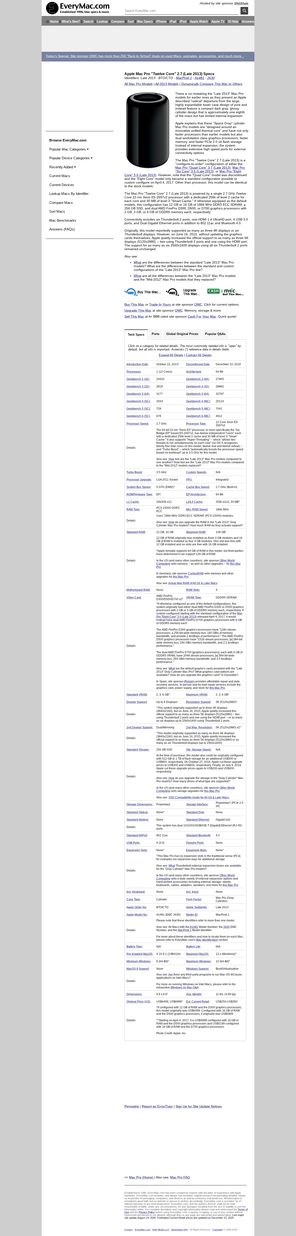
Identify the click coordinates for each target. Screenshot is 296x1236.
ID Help (233, 21)
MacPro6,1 (184, 78)
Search (88, 21)
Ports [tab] (155, 334)
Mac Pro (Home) (141, 1177)
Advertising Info (179, 1229)
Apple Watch (199, 21)
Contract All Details (199, 355)
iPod (183, 21)
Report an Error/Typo (157, 1106)
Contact (128, 1229)
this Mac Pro (180, 576)
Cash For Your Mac (202, 316)
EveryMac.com (142, 1229)
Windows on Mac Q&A (185, 987)
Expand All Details (171, 355)
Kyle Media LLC (160, 1229)
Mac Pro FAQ (180, 1177)
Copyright (218, 1229)
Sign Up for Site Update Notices (199, 1106)
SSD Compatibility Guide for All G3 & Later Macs (199, 797)
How (171, 459)
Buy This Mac (134, 304)
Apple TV (218, 21)
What (137, 262)
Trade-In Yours (160, 304)
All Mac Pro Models (138, 84)
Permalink (131, 1106)
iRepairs (189, 681)
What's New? (71, 21)
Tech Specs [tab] (136, 334)
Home (54, 21)
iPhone (161, 21)
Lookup (102, 21)
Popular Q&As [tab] (215, 334)
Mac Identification (207, 940)
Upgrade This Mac (137, 310)
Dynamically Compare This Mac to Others (211, 84)
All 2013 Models (167, 84)
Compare (117, 21)
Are (170, 974)
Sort (131, 21)
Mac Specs (145, 21)
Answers (248, 21)
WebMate (241, 3)
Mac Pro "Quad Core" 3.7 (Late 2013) (203, 167)
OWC (198, 304)
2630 (211, 78)
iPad (173, 21)
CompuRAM (196, 573)
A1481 (199, 78)
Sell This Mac (134, 316)
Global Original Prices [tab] (182, 334)
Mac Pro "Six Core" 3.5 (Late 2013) (210, 169)
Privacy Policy (147, 1212)
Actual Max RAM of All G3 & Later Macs (192, 583)
